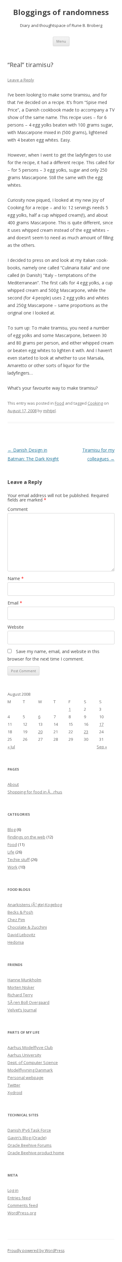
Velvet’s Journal (22, 1010)
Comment (18, 509)
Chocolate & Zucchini (27, 927)
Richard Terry (20, 995)
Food (59, 403)
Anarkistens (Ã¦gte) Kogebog (35, 904)
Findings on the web (26, 837)
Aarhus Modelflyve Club (30, 1047)
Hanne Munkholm (24, 980)
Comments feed (23, 1205)
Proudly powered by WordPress (36, 1250)
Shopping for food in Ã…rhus (35, 792)
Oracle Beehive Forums (30, 1145)
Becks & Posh (20, 912)
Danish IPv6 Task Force (29, 1130)
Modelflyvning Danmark (30, 1070)
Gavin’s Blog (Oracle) (27, 1137)
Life (11, 852)
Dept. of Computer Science (33, 1062)
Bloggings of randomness (61, 12)
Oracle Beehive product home (36, 1153)
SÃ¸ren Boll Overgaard (28, 1002)
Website (16, 627)
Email (15, 603)
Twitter (14, 1085)
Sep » (102, 747)
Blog (12, 829)
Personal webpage (25, 1077)
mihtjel (49, 410)
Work (13, 867)
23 (86, 732)
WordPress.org (22, 1213)
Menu (61, 41)
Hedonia (16, 942)
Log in (13, 1190)
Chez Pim (16, 919)
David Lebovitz (21, 934)
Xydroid (15, 1092)
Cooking (95, 403)
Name (16, 578)
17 (101, 724)
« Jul (11, 747)
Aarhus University (24, 1055)
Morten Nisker (21, 987)
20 (40, 732)
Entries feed (19, 1198)
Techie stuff (19, 859)
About (13, 784)
